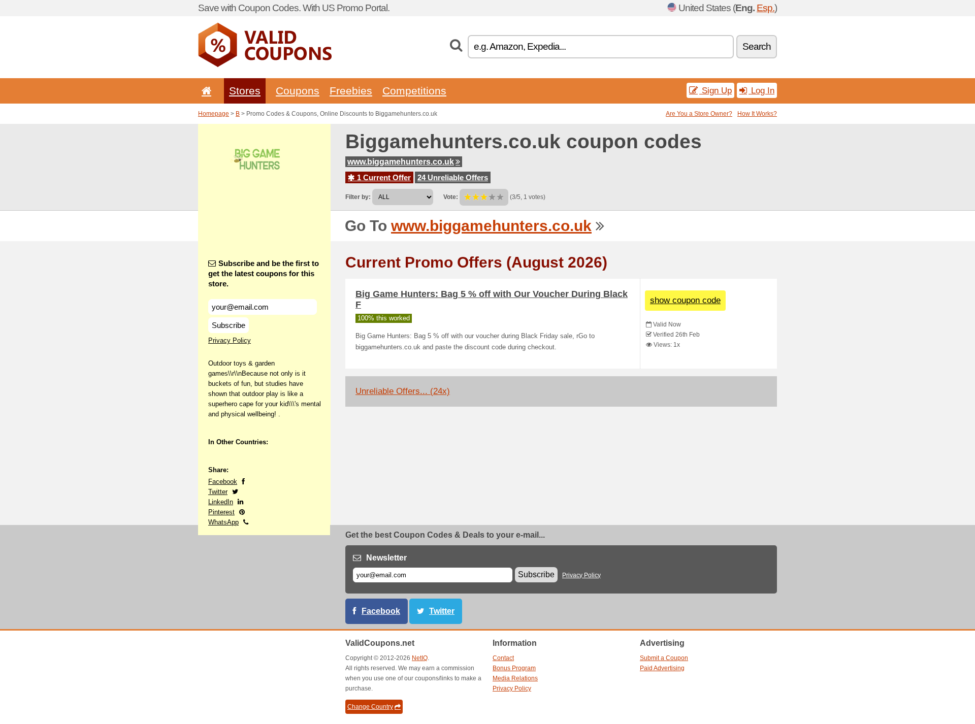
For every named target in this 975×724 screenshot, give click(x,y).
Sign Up (715, 90)
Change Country (370, 706)
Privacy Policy (229, 340)
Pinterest (221, 512)
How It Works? (757, 113)
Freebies (351, 90)
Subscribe (228, 325)
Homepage (213, 113)
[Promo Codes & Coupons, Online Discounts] (265, 65)
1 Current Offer (383, 177)
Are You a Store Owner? (699, 113)
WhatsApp (223, 522)
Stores (245, 90)
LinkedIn (220, 502)
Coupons (297, 90)
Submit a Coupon (664, 658)
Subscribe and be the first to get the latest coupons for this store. (263, 273)
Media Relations (515, 678)
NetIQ (420, 658)
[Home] (204, 90)
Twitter (218, 492)
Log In (761, 90)
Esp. (765, 8)
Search (756, 46)
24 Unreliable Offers (452, 177)
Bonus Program (514, 668)
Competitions (414, 90)
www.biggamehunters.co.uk (400, 161)
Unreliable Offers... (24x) (402, 391)
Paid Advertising (662, 668)
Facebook (222, 481)
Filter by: (358, 197)
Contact (503, 658)
